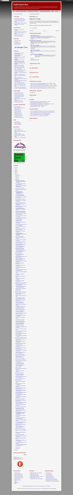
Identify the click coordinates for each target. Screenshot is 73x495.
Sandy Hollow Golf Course (19, 114)
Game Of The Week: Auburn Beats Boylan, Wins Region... (20, 403)
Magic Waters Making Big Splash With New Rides (20, 390)
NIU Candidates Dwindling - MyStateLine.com (19, 255)
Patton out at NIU (18, 367)
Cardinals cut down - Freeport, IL (20, 359)
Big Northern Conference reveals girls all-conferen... (20, 388)
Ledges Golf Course (18, 111)
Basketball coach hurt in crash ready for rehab (20, 294)
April (16, 178)
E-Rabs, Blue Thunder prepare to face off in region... (20, 424)
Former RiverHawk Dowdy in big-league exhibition (20, 184)
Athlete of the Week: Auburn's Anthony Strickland (20, 365)
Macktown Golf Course (18, 112)
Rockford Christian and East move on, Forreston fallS (20, 377)
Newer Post (31, 30)
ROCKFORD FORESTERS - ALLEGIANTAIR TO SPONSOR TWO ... (20, 209)
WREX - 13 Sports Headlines (35, 50)
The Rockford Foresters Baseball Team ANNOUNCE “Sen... (20, 286)
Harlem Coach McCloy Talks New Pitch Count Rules (38, 86)
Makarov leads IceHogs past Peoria (21, 282)
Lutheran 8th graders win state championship (20, 384)
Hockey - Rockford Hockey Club (20, 74)
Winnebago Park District (18, 100)
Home (14, 11)
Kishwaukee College (18, 40)
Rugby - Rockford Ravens (19, 77)
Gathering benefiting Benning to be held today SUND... (20, 284)
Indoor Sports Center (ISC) (19, 130)
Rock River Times (17, 478)
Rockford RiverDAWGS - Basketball (20, 19)
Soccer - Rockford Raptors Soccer (20, 83)
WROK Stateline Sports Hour (34, 475)
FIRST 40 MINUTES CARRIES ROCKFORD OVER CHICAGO (20, 212)
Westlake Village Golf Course (19, 117)
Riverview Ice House (18, 133)
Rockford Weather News (50, 476)
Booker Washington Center (19, 92)
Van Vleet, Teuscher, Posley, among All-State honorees (19, 195)
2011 (15, 174)
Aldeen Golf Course (18, 106)
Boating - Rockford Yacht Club (19, 66)
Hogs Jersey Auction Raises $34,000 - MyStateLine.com (20, 321)
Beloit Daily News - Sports (35, 35)
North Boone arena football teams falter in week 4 (20, 289)
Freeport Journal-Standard (19, 476)
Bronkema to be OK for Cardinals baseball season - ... (20, 348)
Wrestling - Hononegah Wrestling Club (21, 88)
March (17, 179)
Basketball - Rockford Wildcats (19, 65)
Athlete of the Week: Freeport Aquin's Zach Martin (20, 427)
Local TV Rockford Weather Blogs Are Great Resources (20, 422)
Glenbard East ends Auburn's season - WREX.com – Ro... (20, 309)
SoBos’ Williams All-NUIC (19, 236)
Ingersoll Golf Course (18, 110)
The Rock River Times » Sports (36, 40)
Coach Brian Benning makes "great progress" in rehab (20, 270)
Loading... (31, 65)
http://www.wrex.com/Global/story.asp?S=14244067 (43, 25)
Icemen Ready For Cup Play (19, 434)
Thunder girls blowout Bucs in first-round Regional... (20, 440)
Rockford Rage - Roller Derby (19, 18)
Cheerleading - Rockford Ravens (20, 67)
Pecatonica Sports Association (19, 95)
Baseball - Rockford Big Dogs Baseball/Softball (19, 53)
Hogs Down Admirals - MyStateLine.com (18, 220)
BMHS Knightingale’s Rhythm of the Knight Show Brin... (21, 257)
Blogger (54, 488)
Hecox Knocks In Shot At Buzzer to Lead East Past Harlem (39, 85)
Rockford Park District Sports (19, 96)
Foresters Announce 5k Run (19, 357)
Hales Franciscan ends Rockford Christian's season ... (20, 344)
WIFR (15, 481)
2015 (16, 168)
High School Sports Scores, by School (20, 31)
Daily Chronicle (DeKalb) (18, 475)
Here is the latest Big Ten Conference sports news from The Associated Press (42, 112)
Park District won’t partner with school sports (20, 346)
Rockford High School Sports (21, 11)
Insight (52, 11)
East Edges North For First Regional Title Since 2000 (19, 408)
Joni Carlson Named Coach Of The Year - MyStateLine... (20, 225)
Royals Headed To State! (19, 372)
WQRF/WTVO (17, 482)
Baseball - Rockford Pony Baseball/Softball (18, 55)
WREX (16, 483)
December (17, 175)
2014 (16, 170)
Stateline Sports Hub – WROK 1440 (36, 54)
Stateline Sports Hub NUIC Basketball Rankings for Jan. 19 (39, 84)
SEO (22, 458)
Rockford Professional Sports (45, 11)
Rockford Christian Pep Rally (19, 354)
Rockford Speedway (18, 123)
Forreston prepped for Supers (20, 378)
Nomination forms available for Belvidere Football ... (20, 356)
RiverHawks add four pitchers (20, 398)
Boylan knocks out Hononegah (20, 428)
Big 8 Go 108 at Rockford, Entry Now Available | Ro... (20, 229)
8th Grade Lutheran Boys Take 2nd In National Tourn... (20, 206)
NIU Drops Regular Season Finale (20, 406)
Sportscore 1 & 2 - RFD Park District (20, 137)
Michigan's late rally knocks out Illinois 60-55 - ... (20, 341)
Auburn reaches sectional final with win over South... (20, 361)
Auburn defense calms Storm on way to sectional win (20, 352)
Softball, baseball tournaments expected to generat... (20, 259)
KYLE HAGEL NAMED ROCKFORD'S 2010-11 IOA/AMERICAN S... (19, 192)
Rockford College (17, 44)
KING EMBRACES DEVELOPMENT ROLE (37, 102)
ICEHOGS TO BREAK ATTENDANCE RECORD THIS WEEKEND (20, 234)
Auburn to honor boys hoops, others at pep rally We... (20, 311)
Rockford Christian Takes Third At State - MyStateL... (20, 334)
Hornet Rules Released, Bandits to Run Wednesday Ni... (20, 393)
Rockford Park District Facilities (19, 134)
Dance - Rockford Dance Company (20, 69)
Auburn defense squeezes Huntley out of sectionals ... (20, 331)
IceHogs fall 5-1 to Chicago (19, 325)
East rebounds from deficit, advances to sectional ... (19, 374)
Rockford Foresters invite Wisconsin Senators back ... (20, 302)
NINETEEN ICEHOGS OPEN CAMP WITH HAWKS (38, 101)
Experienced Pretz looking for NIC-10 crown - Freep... (20, 313)
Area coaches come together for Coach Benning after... (20, 418)
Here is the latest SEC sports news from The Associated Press (40, 113)
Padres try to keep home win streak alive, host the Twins (39, 115)
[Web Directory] (16, 457)
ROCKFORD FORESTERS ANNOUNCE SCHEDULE (19, 323)
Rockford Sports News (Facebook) (51, 478)
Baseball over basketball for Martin (20, 337)
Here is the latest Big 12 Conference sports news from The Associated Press (42, 36)
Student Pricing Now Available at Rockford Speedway (20, 244)
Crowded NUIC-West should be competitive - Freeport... (20, 307)
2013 (16, 171)
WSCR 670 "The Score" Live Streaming (36, 478)
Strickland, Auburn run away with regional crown (20, 411)
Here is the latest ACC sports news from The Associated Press (40, 114)
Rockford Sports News (21, 4)
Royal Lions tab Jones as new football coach (20, 265)
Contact (56, 11)
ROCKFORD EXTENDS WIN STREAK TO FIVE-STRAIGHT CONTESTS (20, 181)
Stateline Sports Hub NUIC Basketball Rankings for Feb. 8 (39, 83)
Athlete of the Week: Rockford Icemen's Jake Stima (20, 247)
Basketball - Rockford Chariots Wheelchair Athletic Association (19, 61)
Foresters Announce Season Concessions (19, 281)
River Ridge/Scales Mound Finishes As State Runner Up (21, 445)
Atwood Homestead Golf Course (20, 107)
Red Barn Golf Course (18, 113)
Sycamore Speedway (18, 124)
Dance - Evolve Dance (18, 68)
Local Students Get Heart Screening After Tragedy (19, 363)
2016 (16, 167)
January (17, 448)
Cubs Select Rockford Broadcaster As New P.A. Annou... (20, 218)
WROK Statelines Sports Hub (34, 477)
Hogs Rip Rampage (18, 252)
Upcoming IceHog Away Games (20, 202)
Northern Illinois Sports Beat (19, 34)
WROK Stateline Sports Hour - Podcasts (36, 476)
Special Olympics (17, 97)
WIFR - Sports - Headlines (35, 45)
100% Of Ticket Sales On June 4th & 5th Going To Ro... (20, 214)
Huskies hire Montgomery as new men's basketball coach (20, 251)
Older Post (57, 30)
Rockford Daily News (49, 475)
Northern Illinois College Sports (33, 11)
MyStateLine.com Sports (35, 59)
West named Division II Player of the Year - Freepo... (20, 242)
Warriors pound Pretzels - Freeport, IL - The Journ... (21, 197)
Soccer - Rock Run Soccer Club (19, 82)
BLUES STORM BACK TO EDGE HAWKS (36, 105)
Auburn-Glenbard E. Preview (19, 319)
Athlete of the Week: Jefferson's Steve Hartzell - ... (20, 300)
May (16, 176)
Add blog (15, 459)
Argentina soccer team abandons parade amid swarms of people (40, 41)
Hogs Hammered (18, 290)
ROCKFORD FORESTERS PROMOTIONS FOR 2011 (19, 249)
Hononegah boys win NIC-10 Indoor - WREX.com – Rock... (20, 298)
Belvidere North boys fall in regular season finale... (20, 350)
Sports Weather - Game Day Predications (52, 481)
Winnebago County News (50, 477)
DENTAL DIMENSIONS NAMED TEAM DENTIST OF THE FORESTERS (20, 413)
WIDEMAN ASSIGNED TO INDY (35, 106)
